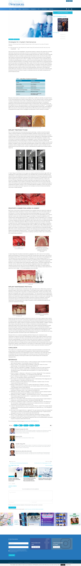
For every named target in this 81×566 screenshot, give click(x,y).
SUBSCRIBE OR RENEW (63, 12)
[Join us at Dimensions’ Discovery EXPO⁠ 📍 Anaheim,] (60, 519)
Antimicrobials (11, 476)
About (15, 9)
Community (44, 9)
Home (10, 9)
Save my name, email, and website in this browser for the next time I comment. (26, 504)
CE (38, 9)
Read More (68, 564)
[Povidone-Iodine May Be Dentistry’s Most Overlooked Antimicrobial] (15, 472)
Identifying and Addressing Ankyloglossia (19, 463)
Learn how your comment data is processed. (34, 509)
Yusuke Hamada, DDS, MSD (15, 47)
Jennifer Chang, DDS (31, 47)
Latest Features (16, 39)
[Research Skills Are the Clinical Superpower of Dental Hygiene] (45, 472)
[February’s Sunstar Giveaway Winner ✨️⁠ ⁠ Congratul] (74, 519)
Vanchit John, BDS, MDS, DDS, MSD (43, 47)
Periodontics (11, 39)
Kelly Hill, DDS (23, 47)
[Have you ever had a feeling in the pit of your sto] (20, 519)
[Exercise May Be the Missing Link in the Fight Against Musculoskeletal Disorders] (30, 472)
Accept (62, 564)
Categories (33, 9)
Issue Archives (26, 9)
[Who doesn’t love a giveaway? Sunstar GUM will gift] (6, 519)
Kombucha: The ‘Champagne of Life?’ (42, 463)
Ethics (40, 476)
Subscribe (51, 9)
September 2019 (59, 16)
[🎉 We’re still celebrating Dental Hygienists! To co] (47, 519)
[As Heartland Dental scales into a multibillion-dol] (33, 519)
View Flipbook (56, 32)
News (20, 9)
